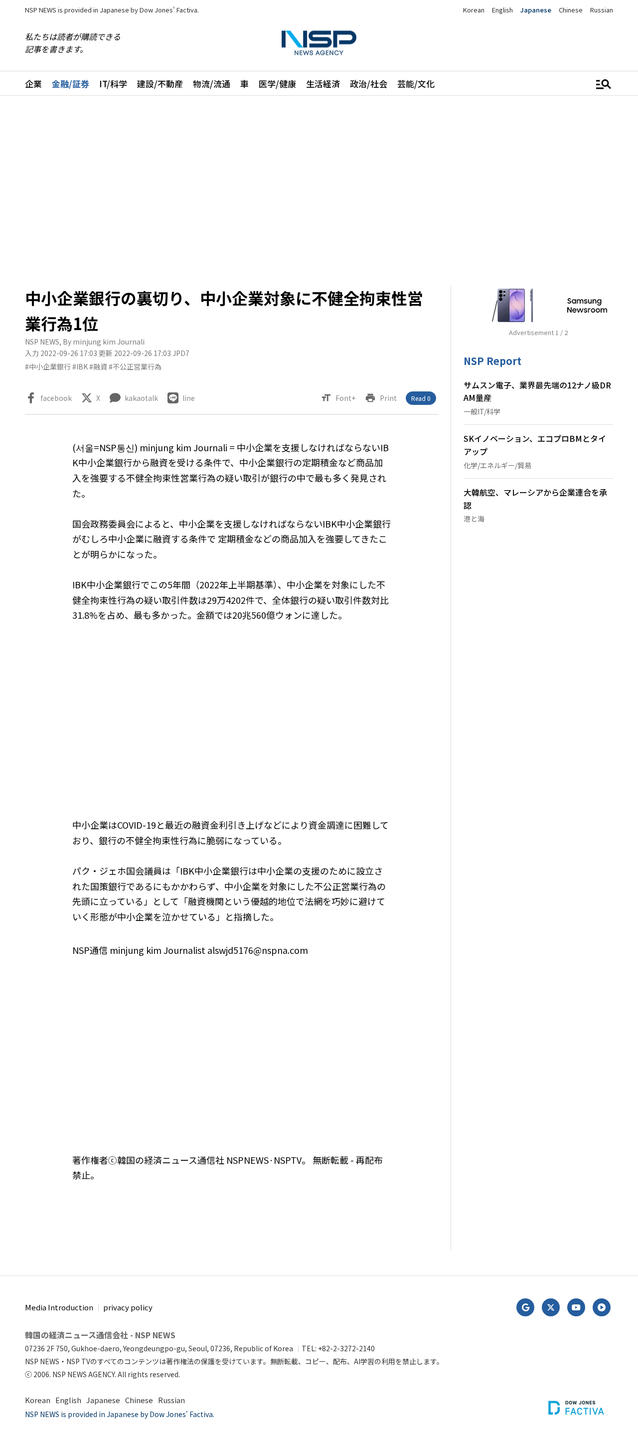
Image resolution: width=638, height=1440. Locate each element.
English (502, 9)
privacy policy (128, 1307)
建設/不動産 (160, 83)
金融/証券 (70, 83)
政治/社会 (368, 83)
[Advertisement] (319, 190)
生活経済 (323, 83)
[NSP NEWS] (319, 43)
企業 (33, 83)
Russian (601, 9)
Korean (473, 9)
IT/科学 (113, 83)
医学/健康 (277, 83)
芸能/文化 (416, 83)
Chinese (571, 9)
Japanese (535, 9)
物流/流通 (211, 83)
